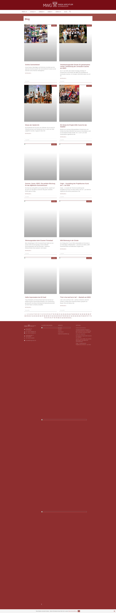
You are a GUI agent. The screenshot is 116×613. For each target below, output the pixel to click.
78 (54, 318)
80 (58, 318)
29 (75, 314)
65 (77, 316)
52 (52, 316)
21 (59, 314)
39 (27, 316)
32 (80, 314)
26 (69, 314)
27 (71, 314)
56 (60, 316)
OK (78, 611)
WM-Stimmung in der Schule (69, 240)
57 (62, 316)
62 (71, 316)
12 (42, 314)
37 (90, 314)
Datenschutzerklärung (72, 611)
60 (67, 316)
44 (36, 316)
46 (40, 316)
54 (56, 316)
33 (82, 314)
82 (62, 318)
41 (31, 316)
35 (86, 314)
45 (38, 316)
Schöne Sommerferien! (32, 64)
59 (65, 316)
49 (46, 316)
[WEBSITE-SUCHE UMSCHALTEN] (70, 12)
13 (44, 314)
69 (85, 316)
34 (84, 314)
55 (58, 316)
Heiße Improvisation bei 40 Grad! (35, 297)
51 (50, 316)
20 (57, 314)
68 (83, 316)
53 (54, 316)
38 (25, 316)
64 (75, 316)
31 (78, 314)
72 (91, 316)
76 (50, 318)
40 (29, 316)
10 (38, 314)
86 (70, 318)
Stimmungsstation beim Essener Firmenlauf (39, 240)
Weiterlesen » (28, 73)
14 (46, 314)
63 (73, 316)
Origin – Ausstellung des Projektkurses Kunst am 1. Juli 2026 (83, 344)
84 (66, 318)
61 (69, 316)
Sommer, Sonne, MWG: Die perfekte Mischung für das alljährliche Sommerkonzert (83, 340)
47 (42, 316)
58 (63, 316)
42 (33, 316)
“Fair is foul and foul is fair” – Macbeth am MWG (75, 297)
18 (53, 314)
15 (47, 314)
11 (40, 314)
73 (45, 318)
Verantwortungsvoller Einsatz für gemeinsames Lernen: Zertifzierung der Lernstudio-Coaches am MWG (75, 66)
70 (87, 316)
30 (76, 314)
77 (52, 318)
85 (68, 318)
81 (60, 318)
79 (56, 318)
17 (51, 314)
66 (79, 316)
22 (61, 314)
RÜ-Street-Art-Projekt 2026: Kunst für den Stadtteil (84, 336)
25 (67, 314)
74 (46, 318)
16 (49, 314)
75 (48, 318)
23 (63, 314)
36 (88, 314)
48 (44, 316)
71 (89, 316)
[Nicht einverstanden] (114, 611)
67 (81, 316)
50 (48, 316)
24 (65, 314)
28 (73, 314)
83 (64, 318)
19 (55, 314)
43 (34, 316)
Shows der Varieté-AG (32, 125)
